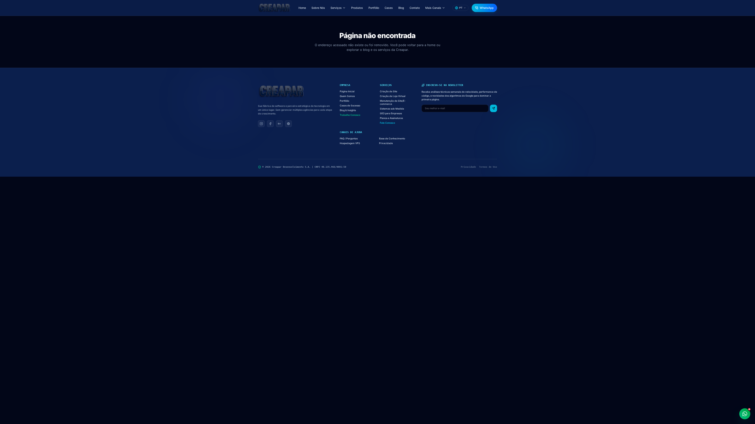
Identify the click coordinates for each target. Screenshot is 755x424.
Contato (415, 7)
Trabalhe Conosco (350, 114)
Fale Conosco (387, 122)
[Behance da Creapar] (279, 123)
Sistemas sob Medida (392, 108)
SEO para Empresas (391, 113)
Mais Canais (433, 7)
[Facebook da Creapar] (270, 123)
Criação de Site (388, 91)
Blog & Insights (348, 110)
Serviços (336, 7)
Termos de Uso (488, 167)
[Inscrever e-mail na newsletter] (493, 108)
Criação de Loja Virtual (392, 96)
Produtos (357, 7)
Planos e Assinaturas (391, 118)
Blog (401, 7)
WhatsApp (487, 7)
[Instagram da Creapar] (261, 123)
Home (302, 7)
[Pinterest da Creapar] (288, 123)
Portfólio (373, 7)
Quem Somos (347, 96)
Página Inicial (347, 91)
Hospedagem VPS (350, 143)
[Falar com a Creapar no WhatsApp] (744, 413)
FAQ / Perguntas (349, 138)
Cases (389, 7)
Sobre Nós (318, 7)
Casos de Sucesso (350, 105)
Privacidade (386, 143)
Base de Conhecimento (392, 138)
